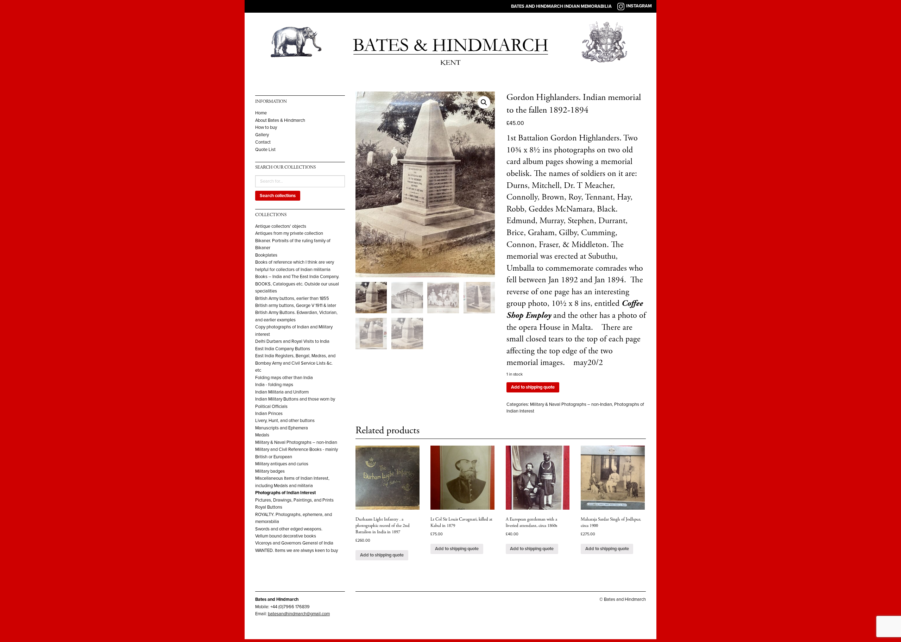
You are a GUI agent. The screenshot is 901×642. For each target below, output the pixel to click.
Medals (262, 435)
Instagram (639, 6)
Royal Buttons (268, 507)
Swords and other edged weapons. (288, 529)
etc (258, 370)
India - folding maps (274, 385)
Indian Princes (269, 413)
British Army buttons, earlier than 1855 (292, 298)
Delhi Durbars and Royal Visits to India (292, 341)
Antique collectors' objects (280, 226)
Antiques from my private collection (289, 233)
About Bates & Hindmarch (280, 120)
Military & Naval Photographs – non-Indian (296, 442)
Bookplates (266, 255)
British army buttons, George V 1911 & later (295, 305)
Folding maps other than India (284, 377)
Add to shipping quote (533, 387)
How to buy (266, 127)
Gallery (262, 135)
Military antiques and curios (281, 464)
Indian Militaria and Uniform (282, 392)
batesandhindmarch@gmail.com (299, 614)
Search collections (278, 196)
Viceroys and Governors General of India (294, 543)
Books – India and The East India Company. (297, 276)
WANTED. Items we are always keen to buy (296, 550)
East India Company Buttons (282, 349)
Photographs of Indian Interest (285, 493)
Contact (263, 142)
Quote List (265, 149)
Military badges (270, 471)
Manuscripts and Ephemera (281, 428)
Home (261, 113)
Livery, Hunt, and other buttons (285, 420)
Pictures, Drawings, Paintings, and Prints (294, 500)
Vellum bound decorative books (285, 536)
